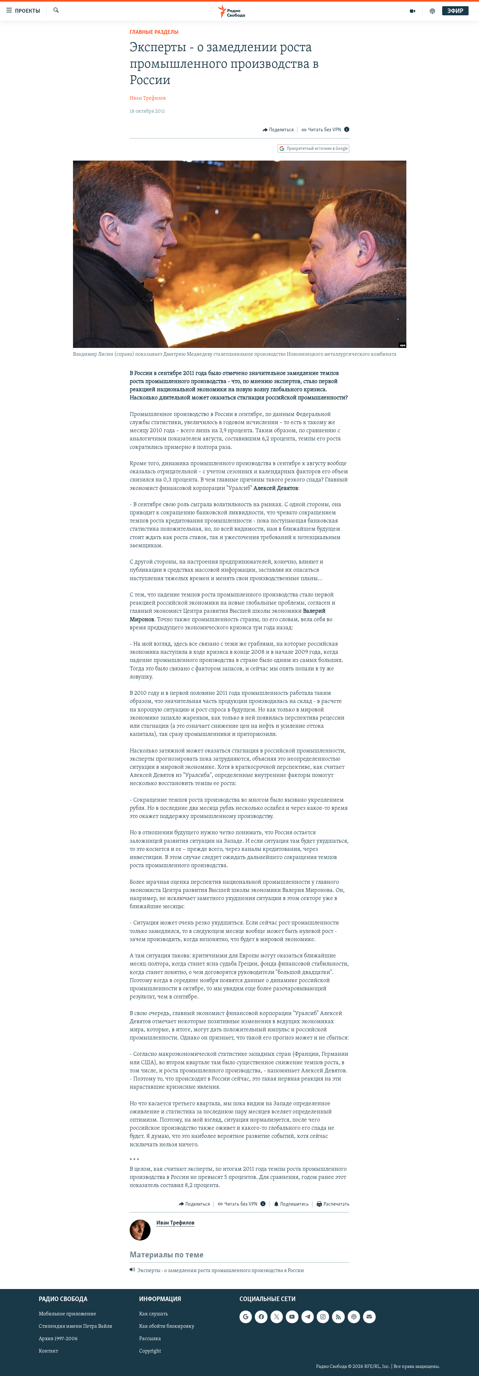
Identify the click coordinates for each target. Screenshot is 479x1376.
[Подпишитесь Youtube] (292, 1317)
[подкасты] (432, 11)
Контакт (48, 1351)
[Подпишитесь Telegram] (307, 1317)
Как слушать (153, 1314)
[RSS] (338, 1317)
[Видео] (413, 11)
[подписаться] (369, 1317)
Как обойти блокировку (166, 1326)
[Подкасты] (354, 1317)
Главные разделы (154, 33)
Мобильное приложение (67, 1314)
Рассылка (150, 1339)
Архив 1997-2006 (58, 1339)
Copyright (150, 1351)
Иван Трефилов (148, 98)
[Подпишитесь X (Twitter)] (276, 1317)
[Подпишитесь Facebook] (261, 1317)
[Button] (278, 130)
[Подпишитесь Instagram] (323, 1317)
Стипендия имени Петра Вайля (75, 1326)
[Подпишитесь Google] (246, 1317)
